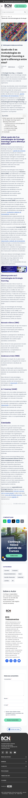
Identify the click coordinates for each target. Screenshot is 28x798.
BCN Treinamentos (12, 618)
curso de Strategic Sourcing (13, 495)
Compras (15, 570)
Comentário (8, 679)
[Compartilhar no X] (13, 521)
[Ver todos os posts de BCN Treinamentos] (8, 611)
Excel (20, 574)
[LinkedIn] (15, 660)
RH (13, 580)
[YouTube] (19, 660)
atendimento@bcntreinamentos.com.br (15, 1)
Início (4, 16)
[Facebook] (6, 660)
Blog (9, 16)
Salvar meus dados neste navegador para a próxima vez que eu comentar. (14, 713)
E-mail (6, 705)
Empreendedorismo (9, 574)
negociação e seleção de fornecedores (13, 241)
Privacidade (4, 771)
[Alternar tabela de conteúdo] (23, 116)
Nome (6, 698)
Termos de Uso (5, 776)
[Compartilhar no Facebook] (9, 521)
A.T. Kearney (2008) (11, 130)
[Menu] (1, 6)
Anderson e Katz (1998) (11, 128)
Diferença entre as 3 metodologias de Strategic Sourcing (15, 124)
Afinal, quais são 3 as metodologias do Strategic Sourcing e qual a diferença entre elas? (13, 120)
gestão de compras (19, 151)
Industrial (20, 577)
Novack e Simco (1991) (11, 126)
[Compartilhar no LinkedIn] (18, 521)
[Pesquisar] (25, 12)
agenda (14, 497)
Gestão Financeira (9, 577)
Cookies (3, 780)
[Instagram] (11, 660)
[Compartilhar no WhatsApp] (4, 521)
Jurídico (6, 580)
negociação (14, 383)
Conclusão (6, 132)
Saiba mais (14, 556)
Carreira (6, 570)
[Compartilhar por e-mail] (22, 521)
